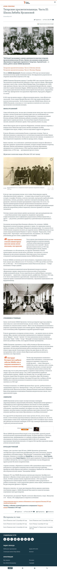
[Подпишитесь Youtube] (15, 539)
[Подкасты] (28, 539)
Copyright (31, 563)
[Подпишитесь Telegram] (18, 539)
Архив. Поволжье (9, 6)
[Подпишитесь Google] (4, 539)
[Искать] (47, 568)
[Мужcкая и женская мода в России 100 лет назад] (28, 171)
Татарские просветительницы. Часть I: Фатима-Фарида (22, 70)
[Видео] (35, 568)
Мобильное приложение (9, 549)
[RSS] (25, 539)
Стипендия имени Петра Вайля (11, 551)
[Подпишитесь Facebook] (8, 539)
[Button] (37, 20)
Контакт (31, 551)
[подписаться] (32, 539)
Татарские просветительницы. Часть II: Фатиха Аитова (21, 68)
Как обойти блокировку (9, 563)
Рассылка (31, 560)
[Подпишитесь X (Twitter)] (11, 539)
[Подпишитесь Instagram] (22, 539)
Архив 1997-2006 (33, 549)
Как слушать (6, 560)
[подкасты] (22, 568)
